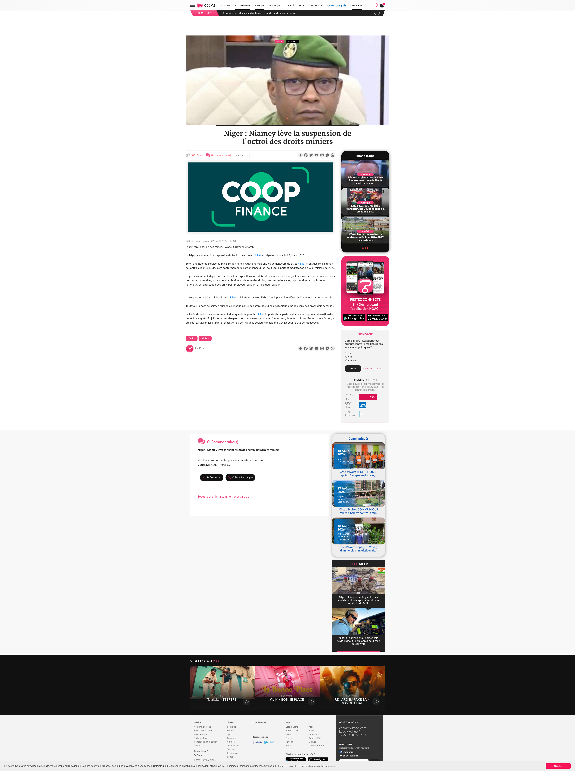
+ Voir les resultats (372, 368)
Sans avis (352, 360)
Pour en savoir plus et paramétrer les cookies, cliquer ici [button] (307, 765)
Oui (349, 353)
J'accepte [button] (558, 766)
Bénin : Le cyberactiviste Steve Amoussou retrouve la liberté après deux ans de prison (270, 13)
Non (350, 356)
